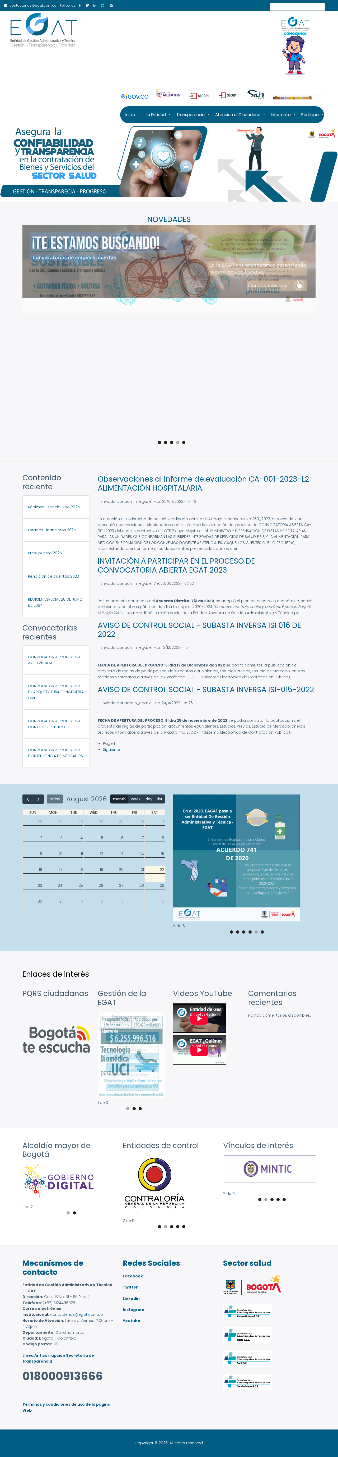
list (159, 799)
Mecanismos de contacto (52, 1267)
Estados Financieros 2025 (52, 530)
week (135, 799)
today (54, 799)
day (148, 799)
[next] (38, 799)
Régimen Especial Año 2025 (54, 507)
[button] (236, 920)
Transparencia (193, 117)
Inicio (130, 114)
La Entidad (158, 117)
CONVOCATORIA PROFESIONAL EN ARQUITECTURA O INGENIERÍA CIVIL (56, 692)
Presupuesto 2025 (45, 553)
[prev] (27, 799)
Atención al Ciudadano (240, 117)
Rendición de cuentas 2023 (53, 576)
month (119, 799)
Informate (283, 117)
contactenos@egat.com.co (76, 1314)
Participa (312, 117)
